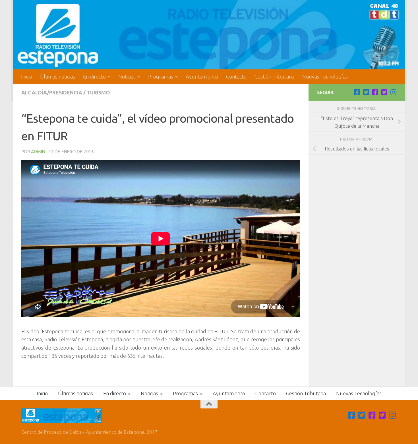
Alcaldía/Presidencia (51, 92)
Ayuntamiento (202, 76)
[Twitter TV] (366, 92)
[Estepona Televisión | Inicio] (209, 34)
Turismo (98, 92)
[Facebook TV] (356, 92)
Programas (160, 76)
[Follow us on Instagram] (393, 92)
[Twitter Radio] (384, 92)
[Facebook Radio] (375, 92)
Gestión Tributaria (274, 76)
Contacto (236, 76)
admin (38, 151)
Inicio (26, 76)
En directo (94, 76)
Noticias (127, 76)
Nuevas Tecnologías (325, 76)
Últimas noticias (57, 76)
